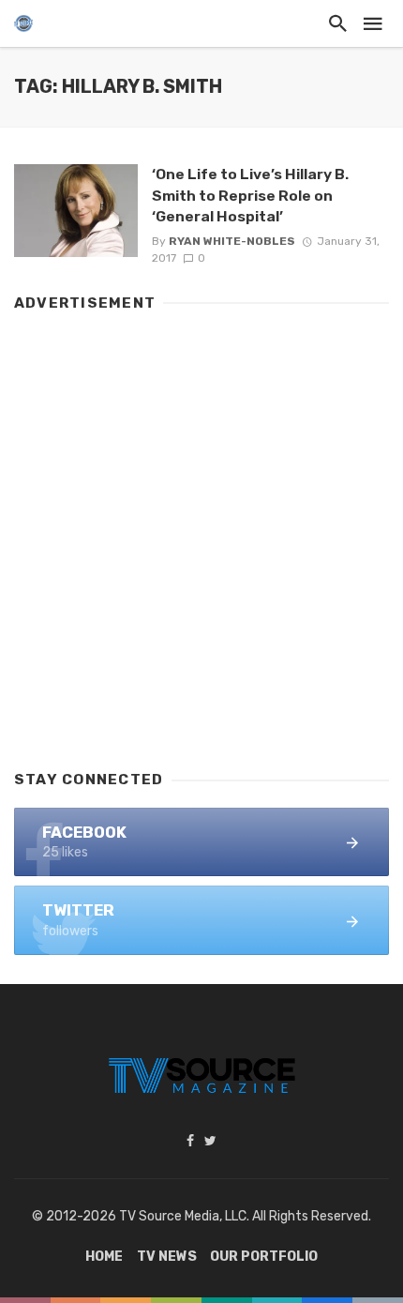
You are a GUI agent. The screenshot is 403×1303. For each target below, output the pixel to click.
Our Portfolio (264, 1257)
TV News (167, 1257)
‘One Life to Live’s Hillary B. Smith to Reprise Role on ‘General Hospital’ (250, 194)
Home (104, 1257)
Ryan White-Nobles (232, 241)
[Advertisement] (201, 532)
